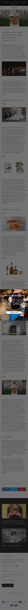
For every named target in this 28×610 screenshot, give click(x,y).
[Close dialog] (26, 291)
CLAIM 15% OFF (14, 312)
